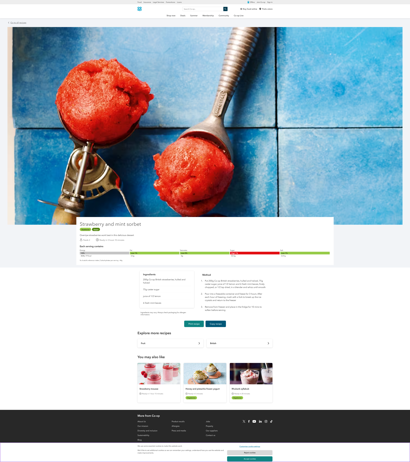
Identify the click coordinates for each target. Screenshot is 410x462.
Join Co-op (261, 2)
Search (225, 9)
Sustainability (143, 435)
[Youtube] (254, 421)
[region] (205, 452)
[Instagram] (266, 421)
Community (224, 15)
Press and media (179, 431)
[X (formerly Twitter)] (244, 421)
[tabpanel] (167, 294)
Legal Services (158, 2)
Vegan (96, 229)
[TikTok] (271, 421)
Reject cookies (250, 453)
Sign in (269, 2)
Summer (194, 15)
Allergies (175, 426)
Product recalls (178, 421)
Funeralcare (170, 2)
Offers (252, 2)
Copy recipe (216, 324)
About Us (142, 421)
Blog (140, 440)
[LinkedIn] (260, 421)
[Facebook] (249, 421)
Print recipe (194, 324)
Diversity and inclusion (147, 431)
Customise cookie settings (249, 446)
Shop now (171, 15)
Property (209, 426)
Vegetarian (85, 229)
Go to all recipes (18, 22)
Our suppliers (212, 431)
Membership (208, 15)
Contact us (210, 435)
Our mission (143, 426)
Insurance (147, 2)
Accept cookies (250, 459)
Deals (182, 15)
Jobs (208, 421)
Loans (179, 2)
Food (140, 2)
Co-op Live (238, 15)
